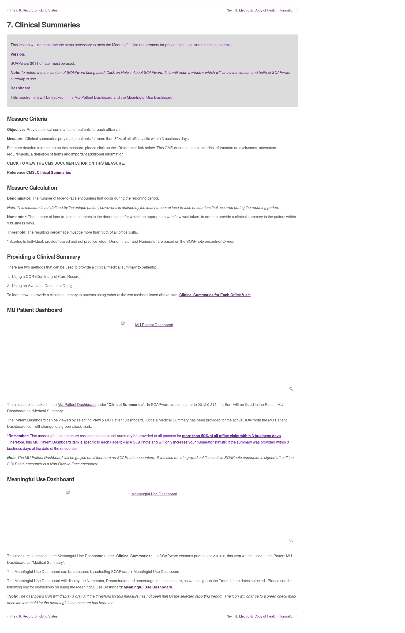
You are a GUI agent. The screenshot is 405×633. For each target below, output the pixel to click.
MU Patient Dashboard (93, 97)
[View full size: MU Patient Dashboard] (152, 357)
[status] (152, 70)
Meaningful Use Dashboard (149, 97)
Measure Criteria (27, 118)
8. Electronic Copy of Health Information (264, 10)
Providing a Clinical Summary (43, 256)
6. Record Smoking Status (38, 10)
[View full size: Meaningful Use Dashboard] (152, 517)
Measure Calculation (32, 187)
